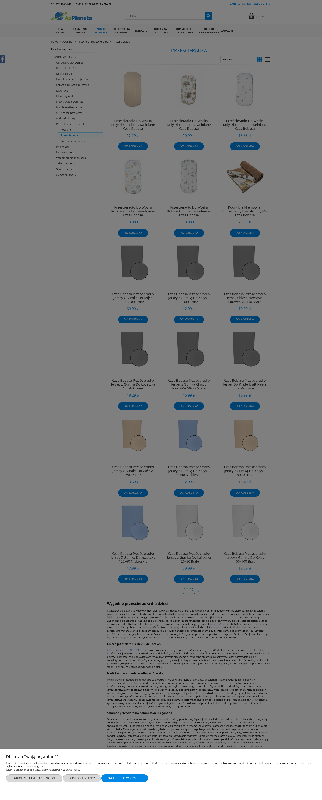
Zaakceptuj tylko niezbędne (34, 778)
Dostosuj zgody (82, 778)
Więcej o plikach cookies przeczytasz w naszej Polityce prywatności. (43, 769)
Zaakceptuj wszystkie (124, 778)
